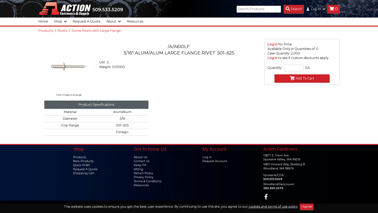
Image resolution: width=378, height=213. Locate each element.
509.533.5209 (107, 9)
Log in (272, 58)
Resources (135, 21)
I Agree (306, 206)
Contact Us (141, 161)
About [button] (111, 21)
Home (43, 21)
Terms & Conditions (147, 181)
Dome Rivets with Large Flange (96, 31)
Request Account (214, 161)
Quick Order (81, 165)
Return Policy (143, 173)
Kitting (138, 169)
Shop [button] (58, 21)
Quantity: (275, 68)
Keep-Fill (140, 165)
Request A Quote (86, 21)
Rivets (62, 31)
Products (45, 31)
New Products (83, 161)
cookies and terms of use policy (273, 206)
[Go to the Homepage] (65, 8)
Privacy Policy (143, 177)
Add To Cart (305, 78)
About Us (140, 157)
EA (307, 68)
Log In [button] (316, 9)
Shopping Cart (83, 173)
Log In (273, 44)
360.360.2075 (273, 188)
